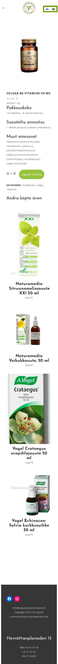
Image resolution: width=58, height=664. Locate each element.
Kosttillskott (28, 185)
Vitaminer (12, 189)
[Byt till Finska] (47, 9)
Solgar (39, 185)
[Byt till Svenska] (53, 9)
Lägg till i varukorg (32, 174)
